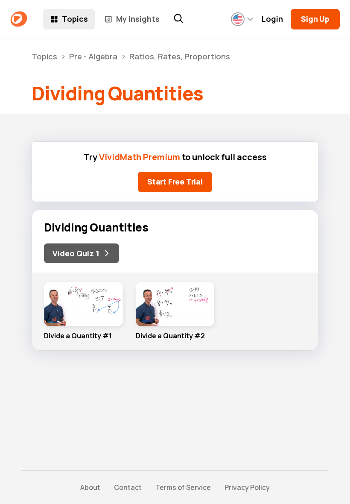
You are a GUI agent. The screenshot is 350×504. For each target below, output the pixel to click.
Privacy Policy (247, 487)
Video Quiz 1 (75, 253)
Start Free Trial (175, 181)
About (90, 487)
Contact (128, 487)
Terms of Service (183, 487)
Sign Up (315, 19)
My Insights (138, 19)
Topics (75, 19)
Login (272, 19)
